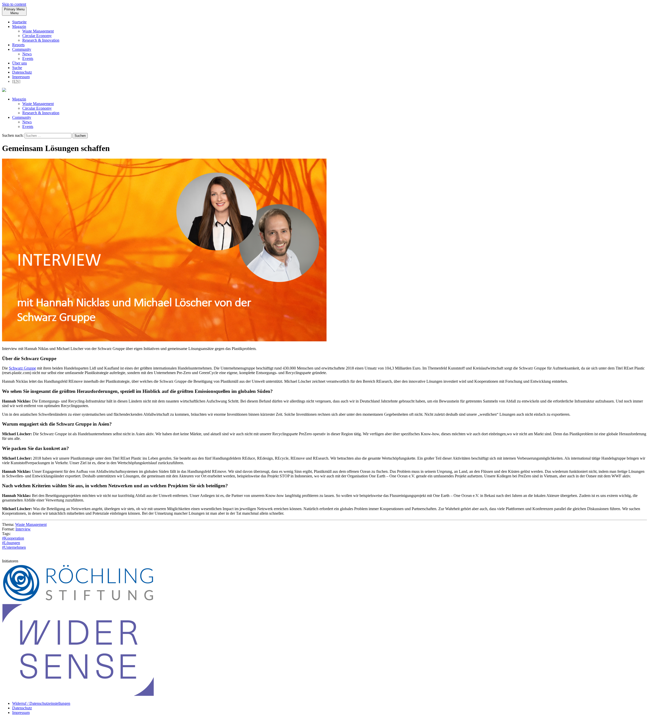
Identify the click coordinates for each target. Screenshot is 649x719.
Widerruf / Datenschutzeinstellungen (41, 703)
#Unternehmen (14, 547)
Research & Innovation (40, 40)
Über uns (19, 63)
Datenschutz (22, 72)
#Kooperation (13, 538)
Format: (8, 529)
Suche (17, 67)
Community (21, 49)
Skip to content (14, 4)
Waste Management (38, 31)
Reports (18, 45)
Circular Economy (37, 36)
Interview (23, 529)
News (27, 54)
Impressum (21, 77)
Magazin (19, 26)
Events (27, 58)
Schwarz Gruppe (22, 368)
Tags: (6, 533)
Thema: (8, 524)
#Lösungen (11, 543)
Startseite (19, 22)
